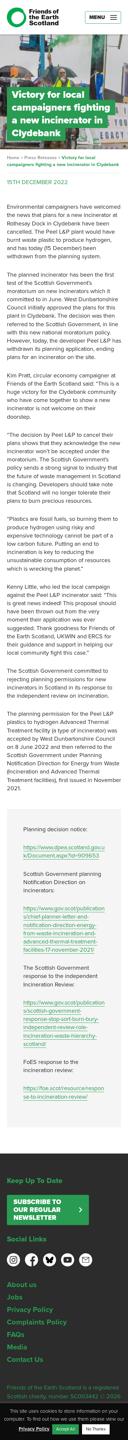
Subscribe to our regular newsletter (37, 1210)
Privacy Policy (30, 1309)
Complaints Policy (37, 1322)
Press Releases (40, 157)
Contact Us (25, 1359)
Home (13, 157)
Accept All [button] (65, 1429)
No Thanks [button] (96, 1429)
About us (22, 1285)
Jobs (15, 1297)
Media (17, 1347)
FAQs (16, 1334)
